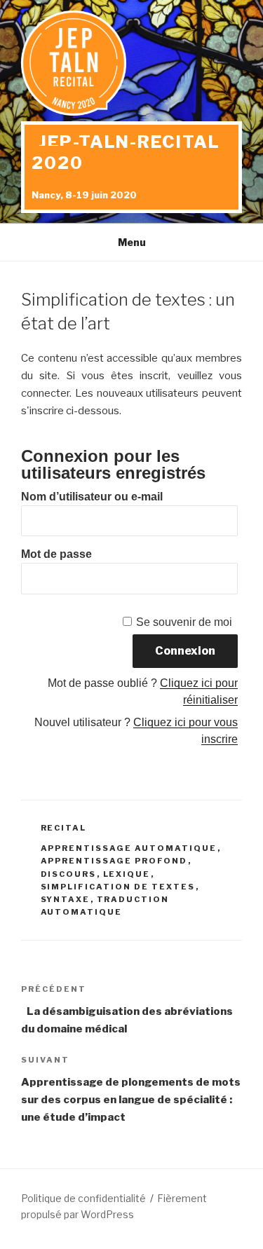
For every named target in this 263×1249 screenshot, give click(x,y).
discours (69, 874)
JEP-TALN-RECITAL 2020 (126, 152)
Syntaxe (65, 899)
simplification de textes (118, 887)
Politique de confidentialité (83, 1198)
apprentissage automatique (129, 848)
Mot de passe (56, 554)
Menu (132, 242)
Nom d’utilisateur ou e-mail (92, 497)
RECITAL (64, 828)
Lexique (127, 874)
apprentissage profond (114, 861)
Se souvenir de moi (184, 622)
